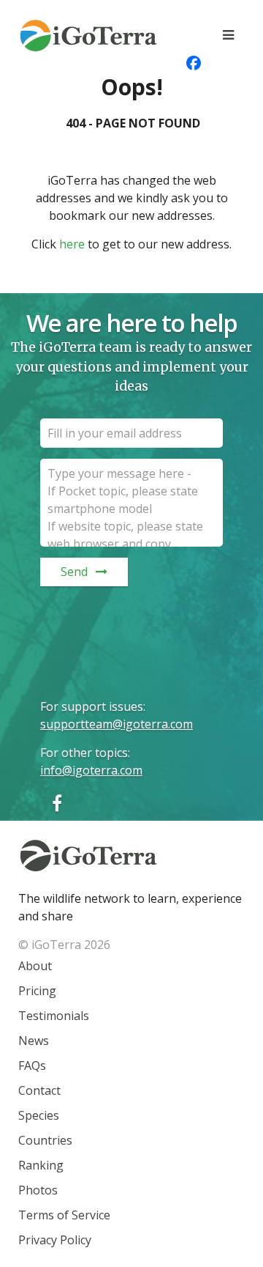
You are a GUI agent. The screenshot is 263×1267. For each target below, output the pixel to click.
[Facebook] (57, 803)
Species (38, 1115)
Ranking (41, 1165)
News (33, 1041)
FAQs (32, 1065)
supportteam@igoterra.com (116, 724)
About (35, 966)
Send (74, 572)
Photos (38, 1190)
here (72, 244)
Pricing (37, 991)
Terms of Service (64, 1215)
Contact (39, 1090)
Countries (45, 1140)
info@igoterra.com (91, 770)
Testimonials (53, 1016)
